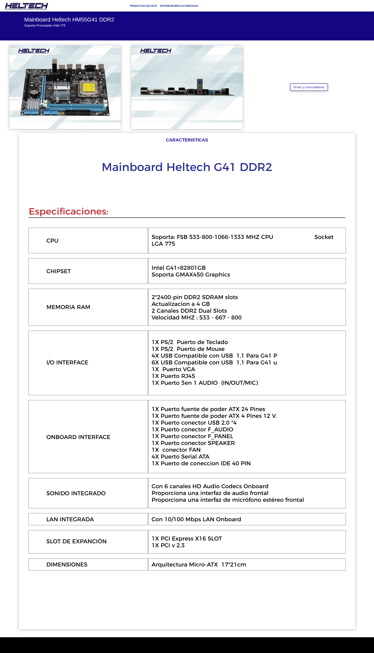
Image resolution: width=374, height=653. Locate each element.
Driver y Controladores (309, 87)
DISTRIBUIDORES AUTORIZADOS (179, 6)
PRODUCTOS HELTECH (143, 6)
